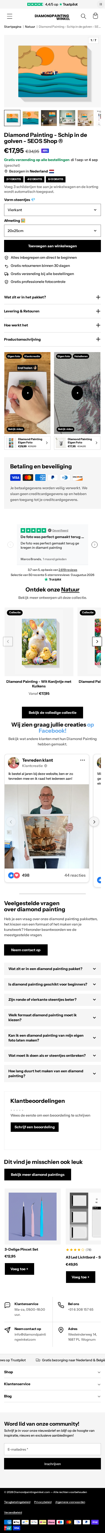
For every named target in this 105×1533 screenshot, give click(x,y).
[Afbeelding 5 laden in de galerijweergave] (85, 118)
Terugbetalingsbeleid (17, 1502)
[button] (9, 16)
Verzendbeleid (13, 1512)
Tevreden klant (37, 760)
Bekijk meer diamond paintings (37, 1174)
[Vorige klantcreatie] (11, 822)
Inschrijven (52, 1464)
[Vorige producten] (7, 641)
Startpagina (12, 26)
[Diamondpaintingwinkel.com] (52, 16)
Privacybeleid (42, 1502)
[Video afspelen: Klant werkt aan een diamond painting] (27, 393)
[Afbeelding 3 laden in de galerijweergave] (49, 118)
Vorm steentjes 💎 (19, 199)
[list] (52, 402)
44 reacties (75, 875)
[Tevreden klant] (47, 826)
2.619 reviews (68, 570)
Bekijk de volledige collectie (52, 712)
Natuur (30, 26)
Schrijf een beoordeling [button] (35, 1127)
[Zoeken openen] (83, 16)
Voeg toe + (19, 1269)
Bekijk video (15, 428)
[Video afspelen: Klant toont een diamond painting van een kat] (77, 393)
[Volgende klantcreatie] (94, 822)
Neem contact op (26, 950)
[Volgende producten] (97, 641)
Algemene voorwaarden (70, 1502)
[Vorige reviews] (10, 545)
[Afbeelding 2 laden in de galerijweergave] (30, 118)
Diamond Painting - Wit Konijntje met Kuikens (38, 683)
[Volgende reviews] (94, 545)
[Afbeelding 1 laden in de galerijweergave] (12, 118)
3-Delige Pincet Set (21, 1249)
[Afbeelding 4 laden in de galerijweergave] (67, 118)
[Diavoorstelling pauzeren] (100, 4)
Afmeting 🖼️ (14, 220)
